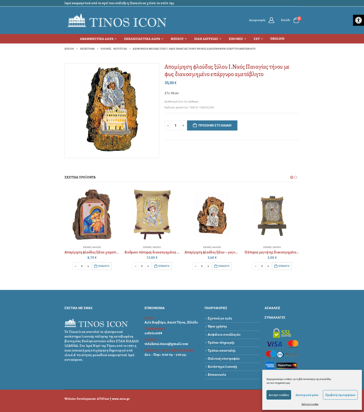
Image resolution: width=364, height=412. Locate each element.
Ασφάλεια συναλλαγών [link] (224, 334)
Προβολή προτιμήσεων (340, 395)
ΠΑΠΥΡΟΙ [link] (157, 247)
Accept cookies (279, 395)
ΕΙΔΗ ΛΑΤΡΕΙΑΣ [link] (206, 38)
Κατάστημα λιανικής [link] (222, 366)
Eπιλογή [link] (103, 266)
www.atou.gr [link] (121, 398)
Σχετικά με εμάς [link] (220, 318)
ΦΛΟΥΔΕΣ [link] (96, 247)
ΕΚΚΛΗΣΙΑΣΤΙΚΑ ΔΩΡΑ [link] (142, 38)
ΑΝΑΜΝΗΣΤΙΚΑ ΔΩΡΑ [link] (97, 38)
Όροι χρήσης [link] (217, 326)
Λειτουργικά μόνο (307, 395)
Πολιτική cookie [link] (309, 404)
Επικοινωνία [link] (217, 374)
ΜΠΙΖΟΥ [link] (177, 38)
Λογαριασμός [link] (257, 20)
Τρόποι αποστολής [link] (222, 350)
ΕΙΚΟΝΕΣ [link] (236, 38)
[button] (292, 177)
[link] (358, 20)
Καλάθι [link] (285, 20)
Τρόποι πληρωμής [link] (221, 342)
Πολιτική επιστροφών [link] (224, 358)
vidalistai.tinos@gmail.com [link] (166, 343)
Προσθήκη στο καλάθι (215, 125)
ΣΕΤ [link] (257, 38)
